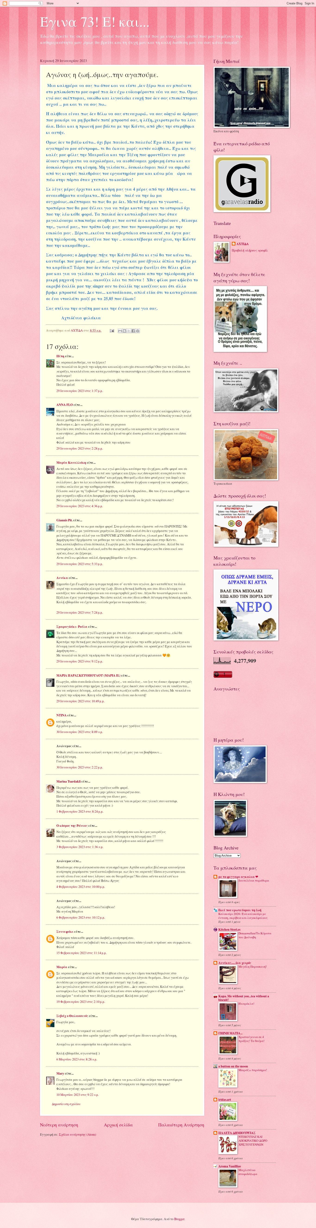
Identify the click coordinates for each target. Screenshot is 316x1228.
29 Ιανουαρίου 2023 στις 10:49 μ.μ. (80, 701)
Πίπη (60, 356)
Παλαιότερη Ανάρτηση (181, 1125)
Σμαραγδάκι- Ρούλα (71, 626)
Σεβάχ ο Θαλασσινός (72, 1015)
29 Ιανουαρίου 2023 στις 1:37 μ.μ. (79, 391)
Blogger (179, 1219)
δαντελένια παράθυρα (254, 880)
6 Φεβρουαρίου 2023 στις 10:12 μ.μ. (80, 917)
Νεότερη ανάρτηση (59, 1125)
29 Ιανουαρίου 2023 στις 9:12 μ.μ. (79, 661)
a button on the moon (233, 1066)
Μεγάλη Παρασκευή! (253, 966)
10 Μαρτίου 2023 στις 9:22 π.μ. (77, 1094)
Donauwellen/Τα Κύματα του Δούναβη (255, 935)
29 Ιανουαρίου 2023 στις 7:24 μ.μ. (79, 612)
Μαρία (61, 967)
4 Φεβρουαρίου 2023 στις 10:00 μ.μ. (80, 886)
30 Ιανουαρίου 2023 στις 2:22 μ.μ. (79, 767)
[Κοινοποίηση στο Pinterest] (137, 331)
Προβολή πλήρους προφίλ (250, 250)
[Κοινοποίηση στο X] (129, 331)
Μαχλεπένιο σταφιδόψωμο (248, 1172)
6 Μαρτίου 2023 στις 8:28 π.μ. (76, 1059)
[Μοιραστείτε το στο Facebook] (133, 331)
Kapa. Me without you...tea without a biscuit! (243, 998)
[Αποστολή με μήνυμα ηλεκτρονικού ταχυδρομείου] (120, 331)
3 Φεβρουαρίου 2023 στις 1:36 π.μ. (79, 847)
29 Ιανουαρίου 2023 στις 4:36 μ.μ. (79, 506)
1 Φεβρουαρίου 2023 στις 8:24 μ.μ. (79, 811)
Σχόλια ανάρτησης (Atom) (77, 1134)
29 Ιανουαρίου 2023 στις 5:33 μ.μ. (79, 564)
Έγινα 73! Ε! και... (95, 21)
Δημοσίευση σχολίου (66, 1104)
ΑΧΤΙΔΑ (242, 244)
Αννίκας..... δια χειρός (234, 963)
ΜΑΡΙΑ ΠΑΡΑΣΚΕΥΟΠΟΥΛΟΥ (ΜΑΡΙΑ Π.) (88, 675)
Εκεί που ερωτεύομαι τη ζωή (239, 910)
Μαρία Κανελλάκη (71, 462)
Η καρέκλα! (246, 1003)
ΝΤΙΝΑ (61, 715)
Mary (60, 1073)
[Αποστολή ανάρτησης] (111, 330)
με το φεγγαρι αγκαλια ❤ (238, 876)
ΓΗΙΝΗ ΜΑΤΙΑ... (230, 1033)
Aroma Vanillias (229, 1166)
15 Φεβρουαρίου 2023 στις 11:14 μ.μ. (81, 953)
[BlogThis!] (124, 331)
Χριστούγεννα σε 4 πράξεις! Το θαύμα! (251, 1039)
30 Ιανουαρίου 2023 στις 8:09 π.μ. (79, 732)
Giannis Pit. (64, 520)
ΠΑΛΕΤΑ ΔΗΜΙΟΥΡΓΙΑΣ (237, 1133)
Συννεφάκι (65, 931)
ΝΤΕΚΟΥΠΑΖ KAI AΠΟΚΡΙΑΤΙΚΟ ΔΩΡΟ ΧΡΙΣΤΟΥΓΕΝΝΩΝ (253, 1141)
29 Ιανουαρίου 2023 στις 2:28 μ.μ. (79, 448)
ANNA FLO (64, 404)
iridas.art (224, 1099)
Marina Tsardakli (68, 781)
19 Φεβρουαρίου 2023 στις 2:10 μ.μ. (80, 1001)
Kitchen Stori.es (229, 929)
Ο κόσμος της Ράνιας (72, 825)
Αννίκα (62, 577)
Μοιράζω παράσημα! (253, 1070)
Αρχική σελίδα (118, 1125)
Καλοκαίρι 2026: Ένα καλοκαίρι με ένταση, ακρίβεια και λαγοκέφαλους (243, 916)
